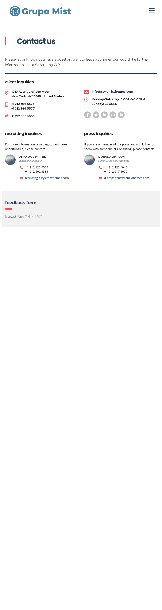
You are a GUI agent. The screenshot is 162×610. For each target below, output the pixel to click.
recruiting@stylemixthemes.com (47, 178)
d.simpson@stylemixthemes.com (126, 178)
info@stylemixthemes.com (112, 92)
